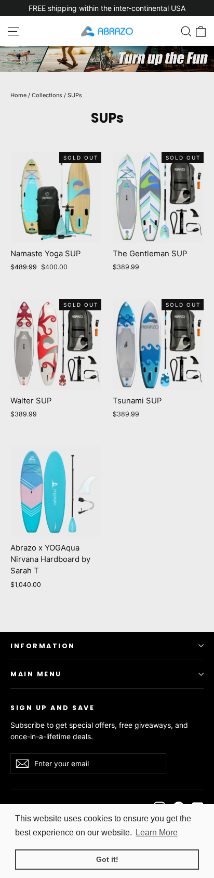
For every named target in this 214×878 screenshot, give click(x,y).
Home (18, 95)
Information (42, 645)
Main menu (36, 674)
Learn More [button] (157, 832)
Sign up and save (52, 707)
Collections (47, 95)
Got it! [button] (107, 859)
